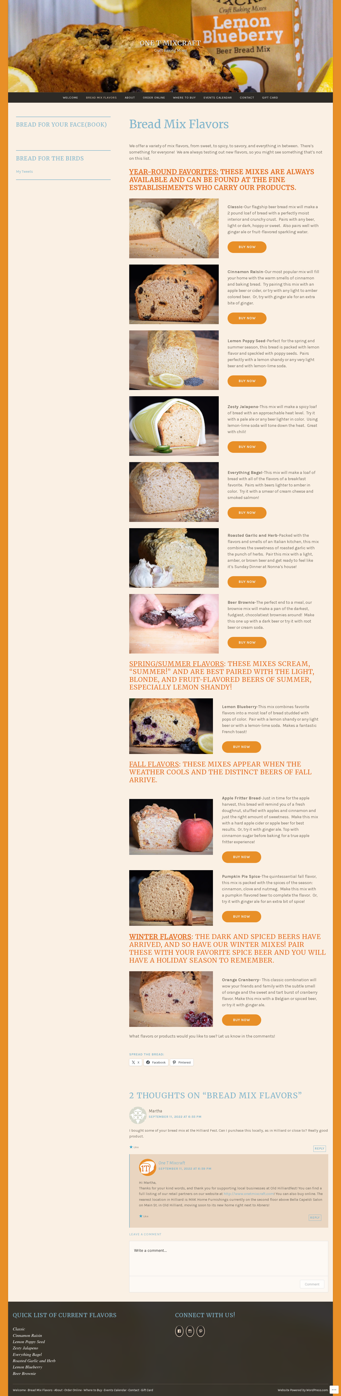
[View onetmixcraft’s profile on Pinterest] (200, 1331)
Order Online (154, 97)
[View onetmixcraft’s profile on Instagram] (190, 1331)
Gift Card (270, 97)
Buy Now (247, 318)
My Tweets (24, 171)
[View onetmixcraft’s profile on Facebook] (179, 1331)
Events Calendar (218, 97)
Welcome (70, 97)
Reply (320, 1148)
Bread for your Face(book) (61, 124)
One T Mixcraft (170, 43)
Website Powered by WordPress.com (303, 1390)
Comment (312, 1284)
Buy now (247, 447)
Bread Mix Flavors (101, 97)
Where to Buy (184, 97)
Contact (247, 97)
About (130, 97)
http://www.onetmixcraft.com (249, 1194)
